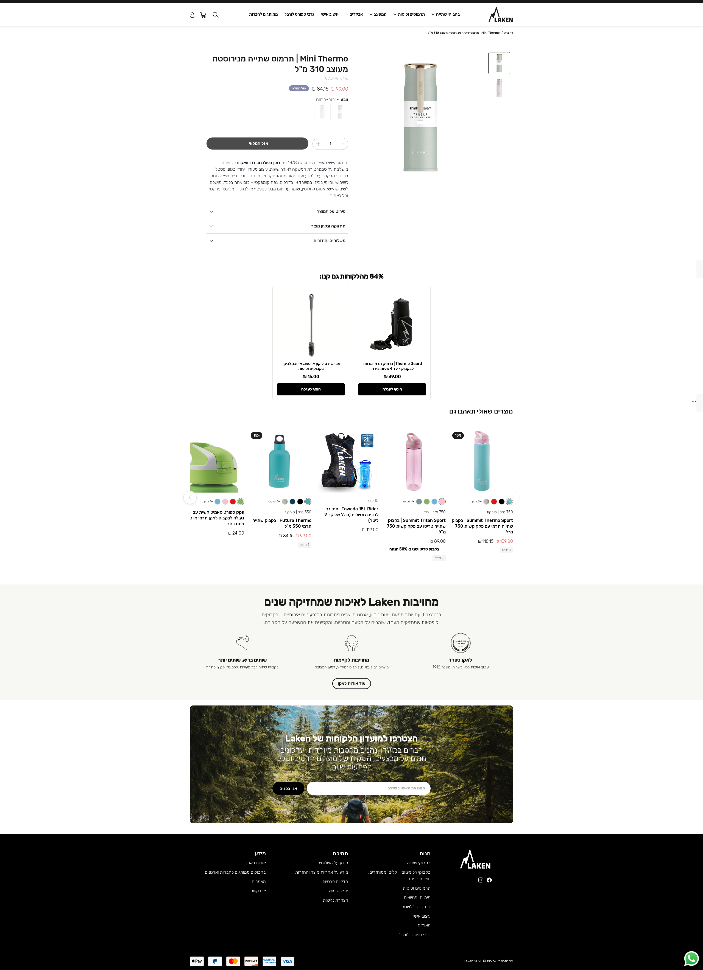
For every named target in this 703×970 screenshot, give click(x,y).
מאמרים (259, 881)
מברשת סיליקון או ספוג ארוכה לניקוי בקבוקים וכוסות (310, 366)
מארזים (424, 925)
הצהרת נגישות (335, 900)
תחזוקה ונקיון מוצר (328, 226)
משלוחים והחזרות (329, 240)
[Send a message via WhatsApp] (691, 958)
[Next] (190, 497)
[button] (215, 15)
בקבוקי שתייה (448, 14)
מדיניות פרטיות (335, 881)
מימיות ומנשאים (417, 897)
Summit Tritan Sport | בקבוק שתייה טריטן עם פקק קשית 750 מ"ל (416, 526)
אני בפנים (288, 788)
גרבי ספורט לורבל (299, 14)
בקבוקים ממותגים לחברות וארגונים (235, 872)
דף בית (508, 33)
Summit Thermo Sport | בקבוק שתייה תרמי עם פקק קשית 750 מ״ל (482, 526)
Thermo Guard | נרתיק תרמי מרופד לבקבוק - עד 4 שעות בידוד (392, 366)
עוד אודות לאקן (352, 683)
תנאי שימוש (338, 890)
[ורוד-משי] (322, 112)
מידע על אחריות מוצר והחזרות (321, 872)
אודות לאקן (256, 862)
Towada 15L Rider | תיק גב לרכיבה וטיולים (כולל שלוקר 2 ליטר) (351, 514)
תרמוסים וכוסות (411, 14)
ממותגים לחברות (263, 14)
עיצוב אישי (329, 14)
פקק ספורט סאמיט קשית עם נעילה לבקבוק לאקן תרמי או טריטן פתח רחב (213, 518)
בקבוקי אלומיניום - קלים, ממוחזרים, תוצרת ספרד (399, 875)
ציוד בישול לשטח (416, 906)
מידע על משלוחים (332, 862)
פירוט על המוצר (331, 211)
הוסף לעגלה (392, 389)
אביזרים (356, 14)
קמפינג (380, 14)
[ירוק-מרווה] (340, 112)
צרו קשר (258, 890)
